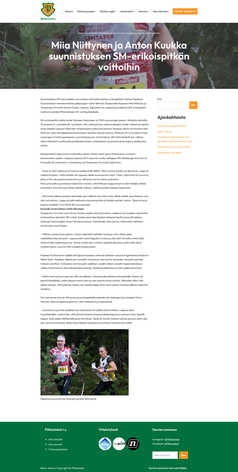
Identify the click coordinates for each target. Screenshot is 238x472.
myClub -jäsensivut (185, 11)
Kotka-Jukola (164, 131)
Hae (183, 455)
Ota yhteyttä (55, 439)
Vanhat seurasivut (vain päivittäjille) (167, 468)
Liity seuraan (55, 444)
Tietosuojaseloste (58, 449)
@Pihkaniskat (172, 439)
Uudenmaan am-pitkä (169, 152)
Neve (43, 468)
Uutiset (126, 78)
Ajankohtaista (91, 33)
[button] (95, 11)
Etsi (159, 99)
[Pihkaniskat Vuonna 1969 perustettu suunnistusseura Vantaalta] (48, 11)
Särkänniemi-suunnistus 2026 (173, 146)
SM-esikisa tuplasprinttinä (171, 125)
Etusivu (69, 11)
